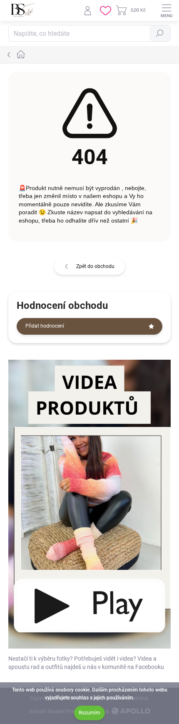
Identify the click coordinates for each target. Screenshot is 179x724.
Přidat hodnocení (44, 326)
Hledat (159, 33)
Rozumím (89, 713)
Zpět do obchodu (95, 266)
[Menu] (166, 10)
